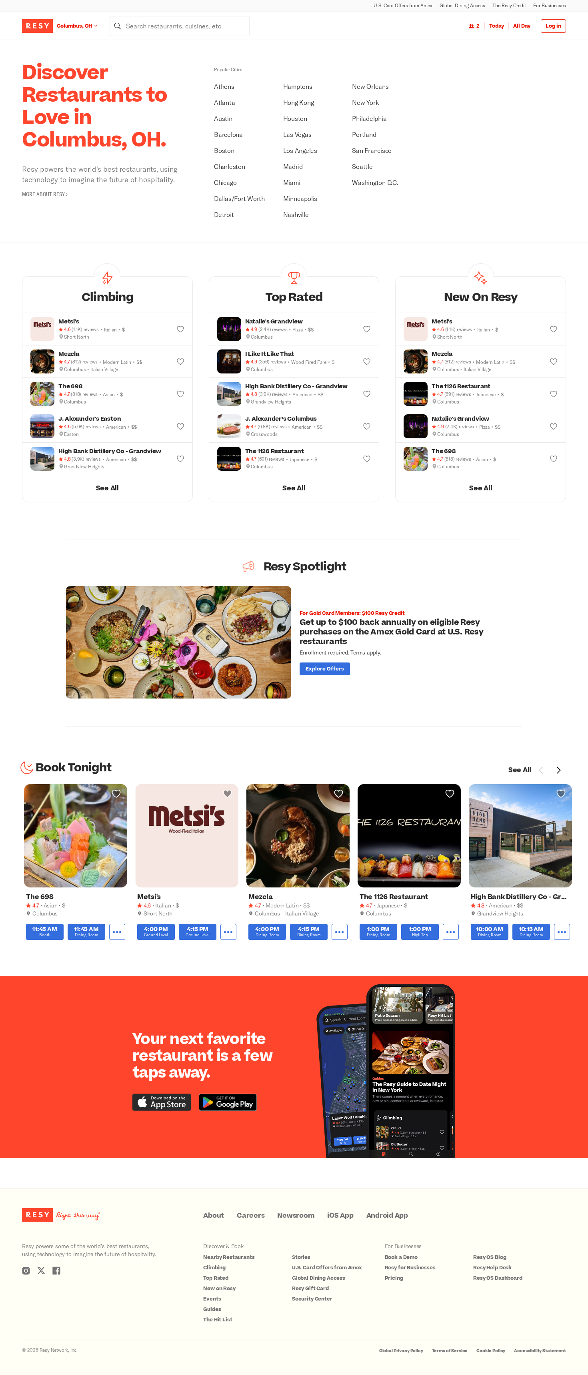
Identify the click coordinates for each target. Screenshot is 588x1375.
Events (212, 1299)
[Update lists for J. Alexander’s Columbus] (367, 426)
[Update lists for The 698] (180, 394)
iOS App (340, 1215)
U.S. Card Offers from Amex (403, 5)
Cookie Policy (490, 1351)
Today (496, 26)
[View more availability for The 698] (117, 932)
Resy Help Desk (492, 1267)
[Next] (558, 770)
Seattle (362, 166)
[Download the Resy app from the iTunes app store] (161, 1102)
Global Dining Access (462, 5)
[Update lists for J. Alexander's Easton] (180, 426)
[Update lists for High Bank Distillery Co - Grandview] (180, 459)
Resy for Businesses (410, 1267)
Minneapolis (300, 198)
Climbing (214, 1267)
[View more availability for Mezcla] (340, 932)
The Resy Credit (509, 5)
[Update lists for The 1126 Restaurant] (367, 459)
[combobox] (180, 26)
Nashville (296, 214)
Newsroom (295, 1215)
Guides (212, 1309)
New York (365, 102)
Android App (387, 1215)
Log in (553, 26)
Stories (301, 1257)
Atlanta (224, 102)
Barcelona (228, 134)
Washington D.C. (375, 182)
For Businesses (549, 5)
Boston (224, 150)
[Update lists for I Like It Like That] (367, 361)
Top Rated (215, 1278)
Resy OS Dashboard (497, 1278)
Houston (295, 118)
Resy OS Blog (489, 1257)
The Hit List (217, 1319)
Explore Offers (325, 668)
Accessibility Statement (540, 1351)
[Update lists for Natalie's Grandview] (367, 329)
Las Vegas (297, 134)
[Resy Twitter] (41, 1271)
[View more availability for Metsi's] (228, 932)
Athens (224, 86)
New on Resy (219, 1288)
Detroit (224, 214)
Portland (364, 134)
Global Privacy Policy (401, 1351)
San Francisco (372, 150)
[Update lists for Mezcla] (180, 361)
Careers (250, 1215)
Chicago (225, 182)
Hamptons (297, 86)
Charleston (229, 166)
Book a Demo (401, 1257)
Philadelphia (369, 118)
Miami (291, 182)
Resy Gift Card (310, 1288)
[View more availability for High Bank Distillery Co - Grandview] (562, 932)
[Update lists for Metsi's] (180, 329)
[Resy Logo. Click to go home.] (37, 26)
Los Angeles (300, 150)
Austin (223, 118)
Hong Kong (298, 102)
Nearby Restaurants (228, 1257)
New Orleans (370, 86)
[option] (294, 642)
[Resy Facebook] (56, 1271)
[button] (107, 295)
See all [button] (107, 488)
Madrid (293, 166)
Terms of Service (450, 1351)
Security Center (312, 1299)
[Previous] (541, 770)
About (213, 1215)
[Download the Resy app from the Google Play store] (227, 1102)
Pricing (394, 1278)
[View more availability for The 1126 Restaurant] (451, 932)
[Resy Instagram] (26, 1271)
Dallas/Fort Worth (239, 198)
